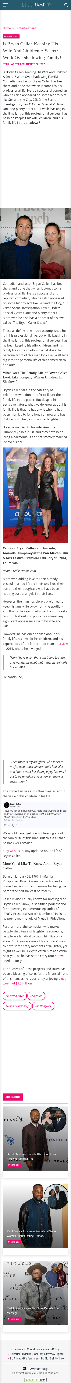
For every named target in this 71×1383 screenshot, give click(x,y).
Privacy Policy (51, 1349)
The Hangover (43, 1006)
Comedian (36, 996)
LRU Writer (13, 64)
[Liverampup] (36, 4)
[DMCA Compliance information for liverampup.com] (35, 1380)
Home (7, 28)
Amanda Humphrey (17, 1006)
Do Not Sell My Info (52, 1358)
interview (61, 644)
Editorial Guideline (20, 1353)
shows (59, 956)
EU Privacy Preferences (24, 1358)
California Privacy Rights (49, 1353)
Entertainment (26, 28)
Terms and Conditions (26, 1349)
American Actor (15, 996)
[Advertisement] (35, 166)
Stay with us (11, 851)
